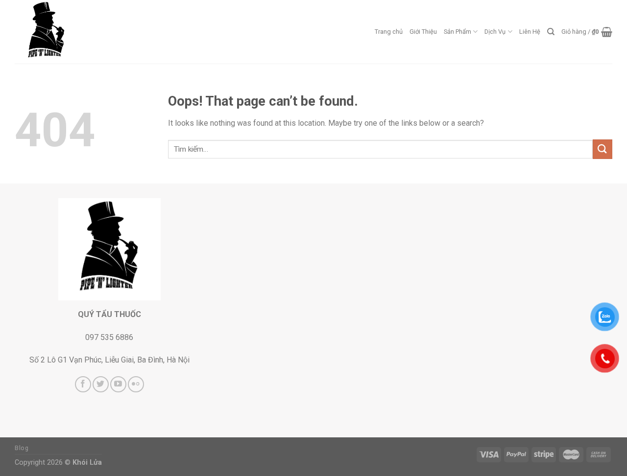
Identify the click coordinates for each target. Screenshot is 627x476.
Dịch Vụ (495, 31)
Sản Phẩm (457, 31)
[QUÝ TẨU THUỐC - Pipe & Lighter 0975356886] (64, 32)
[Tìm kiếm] (551, 32)
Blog (21, 448)
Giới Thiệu (423, 31)
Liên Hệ (529, 31)
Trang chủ (389, 31)
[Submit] (602, 149)
